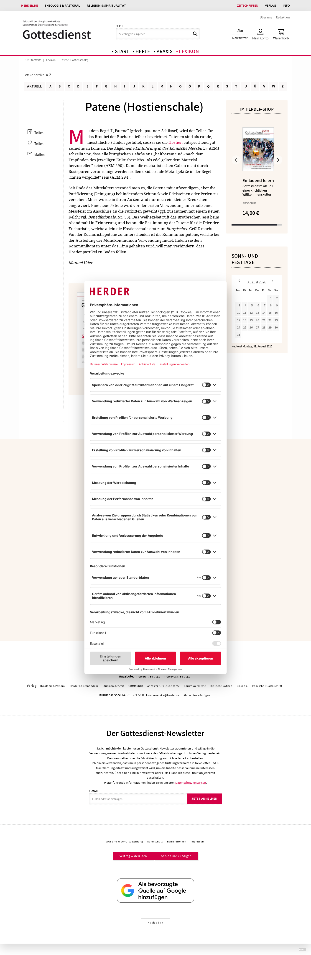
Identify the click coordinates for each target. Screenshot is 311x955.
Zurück (236, 159)
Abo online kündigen (197, 695)
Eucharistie (79, 228)
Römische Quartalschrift (267, 686)
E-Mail (93, 791)
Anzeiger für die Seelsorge (163, 686)
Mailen (39, 154)
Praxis (164, 51)
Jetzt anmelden (204, 798)
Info (286, 5)
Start (122, 51)
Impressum (198, 841)
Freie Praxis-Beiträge (177, 676)
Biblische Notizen (221, 686)
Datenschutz (155, 841)
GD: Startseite (33, 60)
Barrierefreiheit (176, 841)
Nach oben (155, 923)
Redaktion (283, 17)
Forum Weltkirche (195, 686)
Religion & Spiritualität (106, 5)
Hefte (142, 51)
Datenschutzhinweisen (190, 782)
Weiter (277, 159)
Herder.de (29, 5)
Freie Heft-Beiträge (148, 676)
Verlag (270, 5)
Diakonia (242, 686)
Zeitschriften (247, 5)
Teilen (39, 133)
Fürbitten (133, 211)
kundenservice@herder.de (162, 695)
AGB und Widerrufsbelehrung (124, 841)
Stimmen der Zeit (113, 686)
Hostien (175, 142)
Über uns (266, 17)
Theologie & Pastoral (62, 5)
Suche (120, 26)
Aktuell (34, 86)
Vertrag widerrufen (133, 856)
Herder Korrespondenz (84, 686)
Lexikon (189, 51)
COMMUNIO (135, 686)
